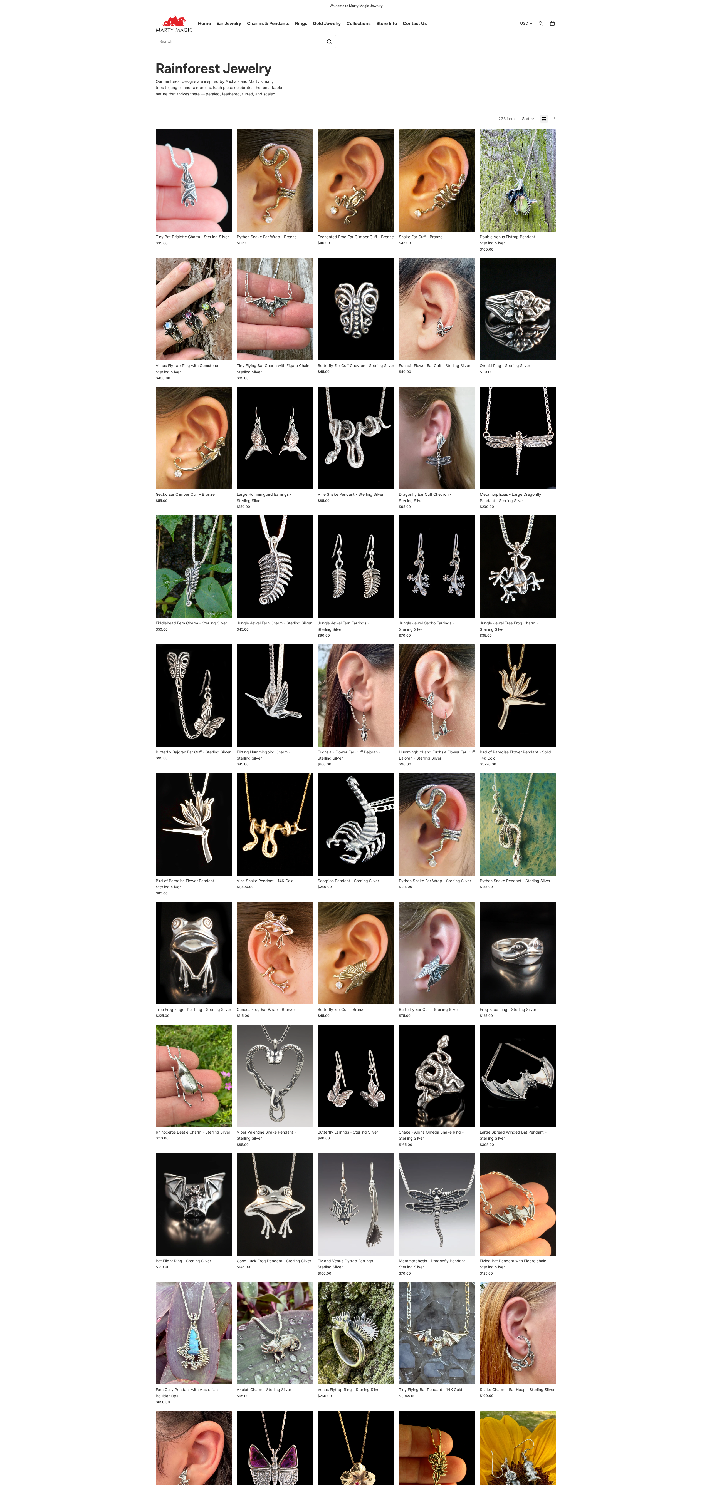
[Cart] (552, 23)
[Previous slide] (164, 180)
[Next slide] (224, 180)
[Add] (386, 352)
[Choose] (224, 223)
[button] (528, 119)
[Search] (541, 23)
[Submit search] (329, 42)
